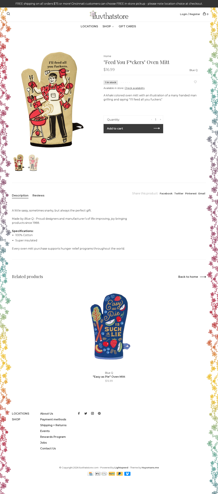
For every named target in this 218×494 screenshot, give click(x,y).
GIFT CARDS (127, 26)
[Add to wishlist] (195, 82)
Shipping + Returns (53, 425)
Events (45, 431)
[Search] (9, 14)
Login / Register (190, 14)
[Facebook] (78, 413)
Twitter (178, 193)
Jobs (43, 442)
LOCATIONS (89, 26)
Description (20, 195)
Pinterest (191, 193)
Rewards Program (53, 436)
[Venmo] (127, 474)
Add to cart (115, 128)
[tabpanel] (51, 101)
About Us (46, 413)
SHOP (107, 26)
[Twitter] (85, 413)
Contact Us (48, 448)
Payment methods (53, 419)
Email (201, 193)
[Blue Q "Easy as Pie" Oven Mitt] (109, 327)
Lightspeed (121, 467)
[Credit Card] (91, 474)
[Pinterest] (99, 413)
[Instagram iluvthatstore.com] (92, 413)
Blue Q (193, 70)
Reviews (38, 195)
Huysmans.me (150, 467)
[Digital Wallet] (101, 474)
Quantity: (113, 119)
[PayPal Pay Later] (119, 474)
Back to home (188, 276)
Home (107, 56)
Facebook (166, 193)
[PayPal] (112, 474)
